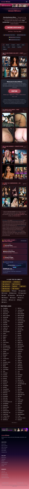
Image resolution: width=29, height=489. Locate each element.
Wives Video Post (21, 320)
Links (16, 96)
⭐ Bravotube (6, 290)
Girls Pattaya (5, 369)
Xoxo (19, 373)
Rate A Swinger (21, 315)
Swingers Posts (6, 320)
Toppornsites (22, 290)
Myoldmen (20, 356)
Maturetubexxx (21, 346)
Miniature (20, 407)
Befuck (4, 340)
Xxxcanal (20, 387)
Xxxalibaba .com (6, 391)
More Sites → (14, 422)
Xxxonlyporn (5, 367)
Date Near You (6, 326)
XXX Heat (20, 396)
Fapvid (4, 333)
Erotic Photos (6, 342)
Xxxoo (19, 398)
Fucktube (5, 374)
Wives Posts (20, 324)
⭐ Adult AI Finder (6, 281)
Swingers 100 (20, 329)
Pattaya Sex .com (6, 412)
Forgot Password (4, 474)
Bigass (19, 299)
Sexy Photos (20, 311)
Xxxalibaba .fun (21, 382)
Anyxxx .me (12, 299)
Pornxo (4, 344)
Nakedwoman (6, 410)
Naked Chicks (6, 311)
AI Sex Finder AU (5, 272)
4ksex (4, 338)
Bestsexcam (5, 364)
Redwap (4, 299)
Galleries (5, 49)
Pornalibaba (5, 385)
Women (7, 44)
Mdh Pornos (20, 344)
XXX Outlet (5, 398)
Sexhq (4, 360)
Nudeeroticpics (21, 410)
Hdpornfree (11, 295)
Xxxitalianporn (6, 349)
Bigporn (4, 337)
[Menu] (26, 2)
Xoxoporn (5, 380)
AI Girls (2, 465)
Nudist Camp (20, 399)
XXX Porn (19, 308)
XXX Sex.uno (20, 380)
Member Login (6, 94)
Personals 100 (20, 319)
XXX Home (5, 392)
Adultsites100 (20, 322)
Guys (9, 47)
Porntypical (20, 412)
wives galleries (18, 231)
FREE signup (22, 213)
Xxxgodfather (6, 389)
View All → (24, 54)
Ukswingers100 (6, 331)
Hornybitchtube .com (7, 401)
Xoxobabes (5, 396)
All (3, 44)
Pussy (4, 47)
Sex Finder (20, 328)
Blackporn (5, 355)
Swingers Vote (21, 317)
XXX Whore (5, 419)
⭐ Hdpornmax (6, 286)
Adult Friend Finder (5, 477)
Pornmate (20, 347)
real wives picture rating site (18, 220)
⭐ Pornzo (22, 286)
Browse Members (4, 475)
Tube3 (4, 356)
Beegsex (14, 290)
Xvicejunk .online (6, 362)
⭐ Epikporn (16, 281)
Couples (13, 44)
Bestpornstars (12, 293)
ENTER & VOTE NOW (14, 27)
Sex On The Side (6, 347)
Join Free (3, 471)
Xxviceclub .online (21, 417)
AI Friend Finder (13, 271)
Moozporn (5, 408)
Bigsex (4, 365)
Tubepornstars (22, 293)
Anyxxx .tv (5, 335)
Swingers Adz (4, 452)
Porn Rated (20, 374)
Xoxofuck (20, 376)
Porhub (19, 378)
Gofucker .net (20, 295)
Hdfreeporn (5, 297)
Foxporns (19, 337)
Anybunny (20, 351)
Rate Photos (3, 457)
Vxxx (19, 371)
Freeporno (20, 364)
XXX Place (20, 403)
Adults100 (5, 322)
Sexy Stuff (5, 329)
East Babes (5, 308)
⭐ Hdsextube (6, 288)
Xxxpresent (5, 399)
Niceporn (13, 297)
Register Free (12, 94)
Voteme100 (20, 401)
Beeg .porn (20, 340)
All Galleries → (25, 111)
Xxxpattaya (5, 405)
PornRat (19, 333)
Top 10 (13, 96)
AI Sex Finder (8, 271)
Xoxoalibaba (5, 403)
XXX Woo (5, 387)
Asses (23, 44)
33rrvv (19, 405)
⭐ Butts (14, 286)
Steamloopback (21, 414)
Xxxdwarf (20, 419)
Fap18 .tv (4, 302)
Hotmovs (19, 338)
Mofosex (19, 331)
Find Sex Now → (17, 215)
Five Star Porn (6, 358)
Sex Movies (5, 310)
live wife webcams (20, 214)
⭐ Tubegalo (15, 288)
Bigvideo (19, 335)
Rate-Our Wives (6, 315)
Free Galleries (4, 464)
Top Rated (19, 47)
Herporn (19, 353)
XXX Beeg (20, 362)
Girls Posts (5, 324)
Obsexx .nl (20, 360)
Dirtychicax (20, 367)
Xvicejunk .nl (20, 369)
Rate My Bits (5, 317)
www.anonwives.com (12, 482)
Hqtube (19, 358)
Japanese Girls (21, 310)
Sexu (4, 371)
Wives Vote (5, 313)
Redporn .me (5, 353)
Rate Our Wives (4, 445)
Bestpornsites (6, 407)
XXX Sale (19, 385)
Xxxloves (5, 378)
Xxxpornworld (21, 392)
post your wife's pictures (21, 225)
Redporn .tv (20, 342)
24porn (4, 295)
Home (25, 482)
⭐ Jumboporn (6, 284)
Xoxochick (5, 376)
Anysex (4, 351)
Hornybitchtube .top (22, 383)
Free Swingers (21, 326)
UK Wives (5, 319)
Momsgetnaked (6, 346)
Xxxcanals (5, 394)
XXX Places (20, 365)
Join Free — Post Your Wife (14, 31)
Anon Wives (5, 2)
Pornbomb (5, 373)
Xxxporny (5, 383)
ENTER (14, 91)
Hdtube (19, 355)
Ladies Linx (5, 328)
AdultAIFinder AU (18, 271)
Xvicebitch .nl (6, 417)
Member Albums (22, 94)
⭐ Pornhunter (16, 284)
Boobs (18, 44)
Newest (13, 47)
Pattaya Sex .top (21, 394)
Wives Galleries (21, 313)
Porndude (4, 293)
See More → (24, 184)
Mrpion (19, 408)
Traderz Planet (6, 416)
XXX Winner (5, 382)
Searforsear (5, 414)
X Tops (19, 416)
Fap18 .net (20, 297)
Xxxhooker (20, 389)
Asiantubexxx (20, 349)
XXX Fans (19, 391)
